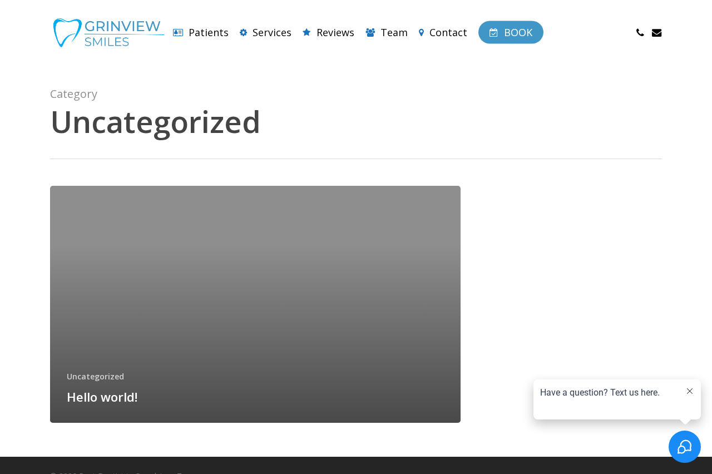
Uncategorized (95, 376)
